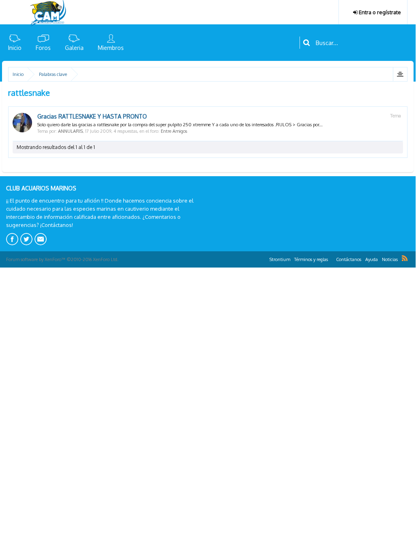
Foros (43, 47)
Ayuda (371, 259)
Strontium (279, 259)
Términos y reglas (311, 259)
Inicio (15, 47)
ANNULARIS (70, 131)
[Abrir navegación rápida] (400, 74)
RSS (404, 258)
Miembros (111, 47)
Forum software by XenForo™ (62, 259)
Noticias (390, 259)
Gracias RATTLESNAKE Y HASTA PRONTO (92, 116)
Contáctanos (348, 259)
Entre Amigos (174, 131)
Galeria (74, 47)
